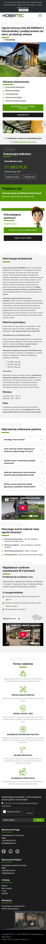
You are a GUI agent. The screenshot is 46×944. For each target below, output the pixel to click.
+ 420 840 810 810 (9, 841)
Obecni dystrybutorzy (10, 909)
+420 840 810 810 (8, 871)
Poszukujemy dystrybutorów (13, 906)
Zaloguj (39, 820)
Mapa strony (6, 937)
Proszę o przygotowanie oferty (23, 230)
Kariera (4, 886)
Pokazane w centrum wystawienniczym (24, 138)
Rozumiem (23, 10)
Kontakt (5, 893)
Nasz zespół (7, 888)
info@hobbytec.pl (10, 224)
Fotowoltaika (10, 40)
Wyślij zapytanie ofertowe (24, 142)
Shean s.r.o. (24, 939)
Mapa (4, 838)
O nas (4, 891)
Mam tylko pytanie (23, 238)
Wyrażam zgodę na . (20, 804)
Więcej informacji (9, 619)
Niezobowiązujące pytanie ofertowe (23, 108)
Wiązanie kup (23, 115)
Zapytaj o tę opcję (12, 177)
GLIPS (10, 939)
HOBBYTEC (25, 934)
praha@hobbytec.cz (9, 843)
